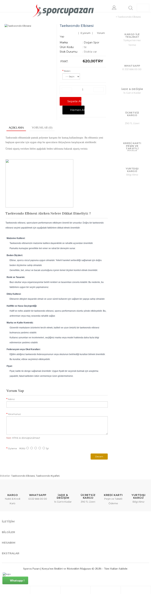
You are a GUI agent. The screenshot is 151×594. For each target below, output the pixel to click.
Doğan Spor (91, 42)
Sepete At (72, 101)
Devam (99, 456)
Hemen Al (76, 110)
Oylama (12, 448)
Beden (67, 71)
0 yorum (85, 32)
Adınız (11, 399)
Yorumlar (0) (42, 127)
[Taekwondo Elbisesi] (29, 26)
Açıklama (16, 127)
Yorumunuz (14, 414)
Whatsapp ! (16, 580)
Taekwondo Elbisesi (23, 475)
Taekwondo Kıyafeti (48, 475)
